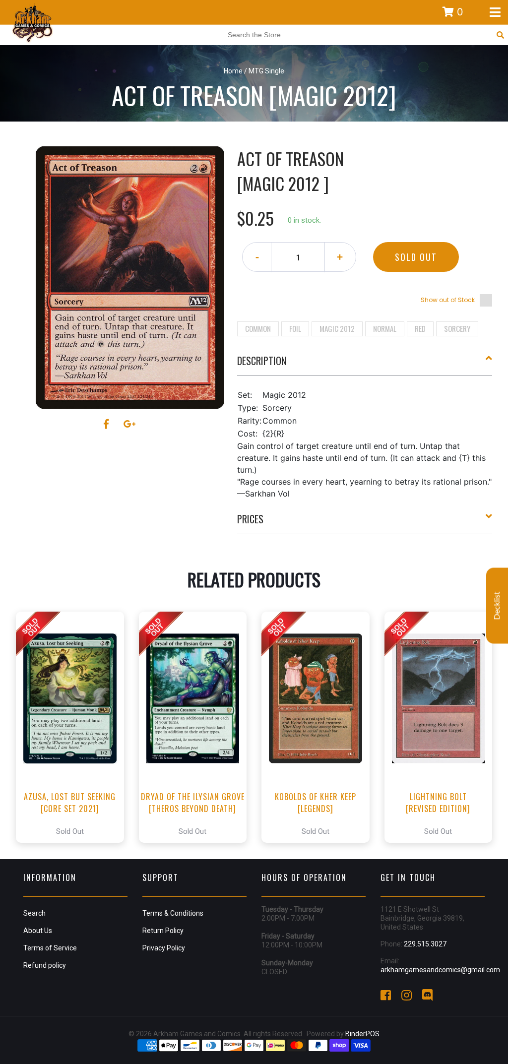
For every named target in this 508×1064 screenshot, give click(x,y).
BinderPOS (362, 1034)
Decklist (497, 605)
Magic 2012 (337, 328)
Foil (295, 328)
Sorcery (457, 328)
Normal (384, 328)
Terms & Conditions (172, 913)
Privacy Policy (163, 948)
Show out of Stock (448, 300)
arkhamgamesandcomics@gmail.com (440, 970)
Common (258, 328)
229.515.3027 (425, 944)
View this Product (74, 727)
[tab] (365, 364)
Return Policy (163, 931)
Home (233, 71)
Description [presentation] (261, 360)
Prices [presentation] (250, 518)
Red (420, 328)
